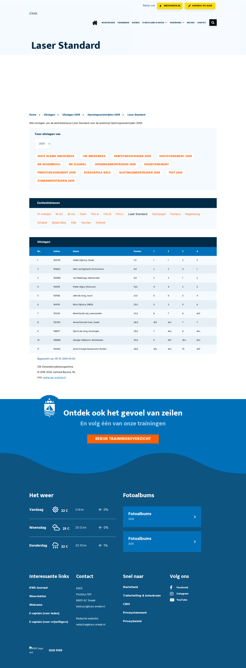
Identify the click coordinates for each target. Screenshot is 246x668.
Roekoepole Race (97, 172)
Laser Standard (136, 115)
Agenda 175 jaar (202, 6)
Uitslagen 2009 (71, 115)
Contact (201, 22)
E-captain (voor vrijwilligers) (48, 622)
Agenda (136, 22)
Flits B (107, 214)
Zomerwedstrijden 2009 (55, 181)
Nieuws (190, 22)
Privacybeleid (132, 621)
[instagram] (171, 594)
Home (32, 115)
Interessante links (49, 576)
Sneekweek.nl (172, 6)
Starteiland (130, 587)
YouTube (182, 600)
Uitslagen (49, 115)
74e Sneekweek (94, 156)
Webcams (35, 605)
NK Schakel (77, 164)
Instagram (183, 594)
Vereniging (176, 22)
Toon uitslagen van (47, 134)
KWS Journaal (38, 587)
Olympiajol (159, 214)
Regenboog (192, 214)
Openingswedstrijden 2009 (104, 115)
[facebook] (171, 588)
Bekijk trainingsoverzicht (123, 439)
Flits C (120, 214)
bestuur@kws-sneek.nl (90, 606)
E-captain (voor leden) (44, 613)
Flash (83, 214)
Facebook (182, 587)
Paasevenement (156, 164)
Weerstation (37, 596)
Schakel (42, 223)
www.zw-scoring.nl (54, 377)
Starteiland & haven (153, 22)
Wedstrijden (108, 22)
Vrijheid (100, 223)
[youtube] (172, 600)
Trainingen (123, 22)
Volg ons (179, 576)
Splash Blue (59, 223)
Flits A (95, 214)
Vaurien (86, 223)
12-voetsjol (44, 214)
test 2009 (175, 172)
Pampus (175, 214)
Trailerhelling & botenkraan (142, 595)
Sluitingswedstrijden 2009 (139, 172)
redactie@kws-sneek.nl (90, 624)
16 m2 (59, 214)
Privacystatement (135, 612)
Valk (73, 223)
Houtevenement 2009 (175, 156)
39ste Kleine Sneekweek (55, 156)
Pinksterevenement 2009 (56, 172)
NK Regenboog (48, 164)
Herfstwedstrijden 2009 (132, 156)
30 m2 (71, 214)
